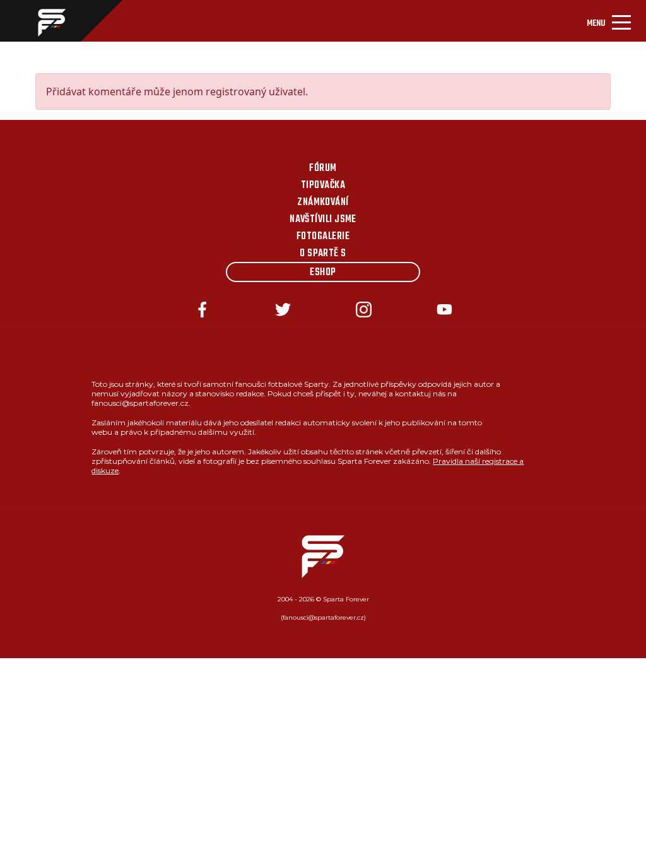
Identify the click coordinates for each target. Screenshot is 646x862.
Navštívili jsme (323, 219)
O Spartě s (323, 253)
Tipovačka (323, 185)
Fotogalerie (323, 236)
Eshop (323, 272)
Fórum (322, 168)
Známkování (323, 202)
